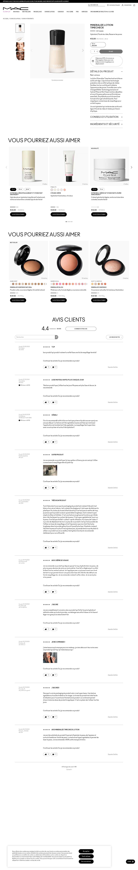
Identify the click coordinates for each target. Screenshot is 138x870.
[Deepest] (42, 284)
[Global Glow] (92, 284)
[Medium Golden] (29, 284)
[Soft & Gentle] (95, 284)
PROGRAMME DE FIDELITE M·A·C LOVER (102, 11)
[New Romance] (79, 284)
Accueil (5, 18)
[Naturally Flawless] (73, 284)
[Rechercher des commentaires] (56, 337)
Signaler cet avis (113, 367)
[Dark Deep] (13, 284)
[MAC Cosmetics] (15, 8)
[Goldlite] (55, 190)
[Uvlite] (61, 190)
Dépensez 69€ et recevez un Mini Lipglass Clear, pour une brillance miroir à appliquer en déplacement (36, 1)
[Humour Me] (69, 284)
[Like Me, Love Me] (63, 284)
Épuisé (111, 51)
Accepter (86, 851)
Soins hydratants (28, 18)
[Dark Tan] (38, 284)
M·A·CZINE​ (70, 11)
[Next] (46, 284)
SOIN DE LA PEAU (50, 11)
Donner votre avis (81, 328)
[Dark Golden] (35, 284)
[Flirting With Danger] (66, 284)
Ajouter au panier (18, 214)
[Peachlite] (64, 190)
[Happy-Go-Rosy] (57, 284)
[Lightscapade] (99, 284)
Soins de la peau (15, 18)
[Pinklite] (52, 190)
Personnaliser (86, 861)
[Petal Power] (82, 284)
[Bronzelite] (58, 190)
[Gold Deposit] (105, 284)
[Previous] (11, 284)
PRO (77, 11)
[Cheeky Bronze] (102, 284)
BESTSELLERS (26, 11)
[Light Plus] (22, 284)
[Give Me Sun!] (26, 284)
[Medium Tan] (32, 284)
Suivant (69, 769)
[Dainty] (76, 284)
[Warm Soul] (53, 284)
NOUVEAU (16, 11)
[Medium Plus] (16, 284)
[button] (50, 470)
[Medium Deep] (19, 284)
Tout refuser (86, 856)
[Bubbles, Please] (60, 284)
